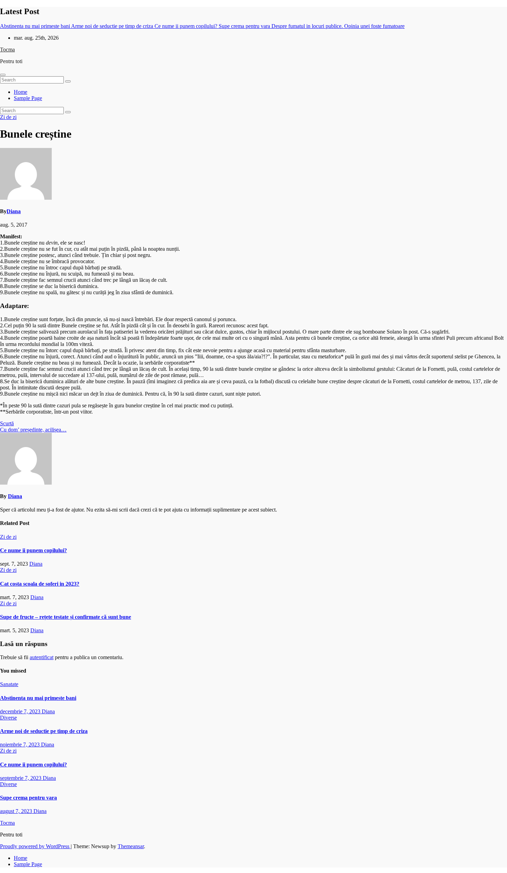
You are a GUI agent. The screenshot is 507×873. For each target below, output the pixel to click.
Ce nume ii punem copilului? (33, 550)
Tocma (7, 49)
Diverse (8, 718)
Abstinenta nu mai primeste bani (38, 698)
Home (20, 92)
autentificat (41, 657)
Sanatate (9, 684)
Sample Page (28, 98)
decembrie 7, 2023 (21, 711)
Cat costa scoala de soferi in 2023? (39, 584)
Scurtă (7, 423)
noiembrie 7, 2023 (20, 744)
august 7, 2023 (16, 811)
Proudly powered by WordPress (35, 846)
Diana (14, 211)
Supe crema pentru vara (28, 798)
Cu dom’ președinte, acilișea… (33, 430)
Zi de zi (8, 117)
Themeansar (131, 846)
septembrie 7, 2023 (21, 778)
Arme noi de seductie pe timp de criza (44, 731)
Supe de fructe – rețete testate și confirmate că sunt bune (65, 617)
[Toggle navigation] (3, 75)
